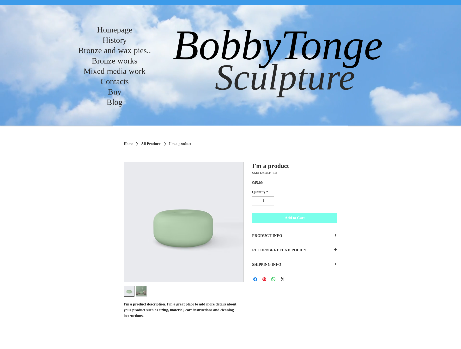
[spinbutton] (263, 201)
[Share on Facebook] (255, 279)
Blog (114, 102)
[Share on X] (282, 279)
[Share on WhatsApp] (273, 279)
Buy (114, 91)
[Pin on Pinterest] (264, 279)
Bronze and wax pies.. (114, 50)
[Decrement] (256, 201)
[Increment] (270, 201)
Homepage (114, 29)
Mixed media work (115, 71)
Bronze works (114, 60)
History (115, 40)
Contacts (114, 81)
